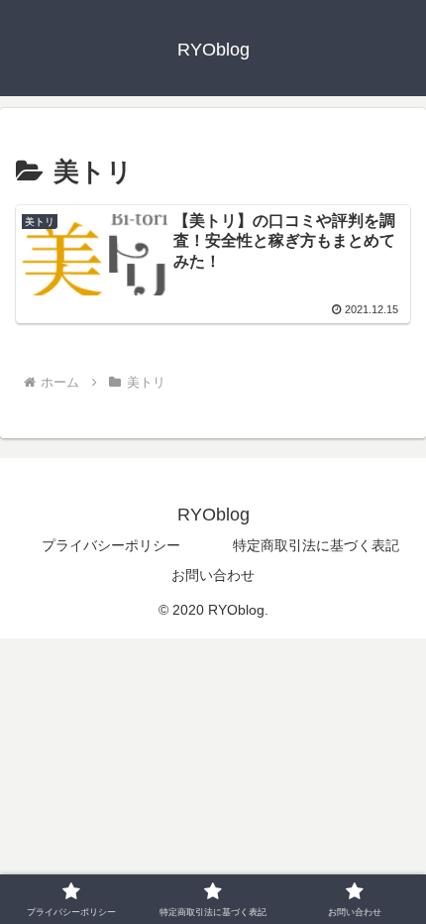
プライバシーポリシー (111, 545)
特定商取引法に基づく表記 (316, 545)
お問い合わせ (213, 575)
